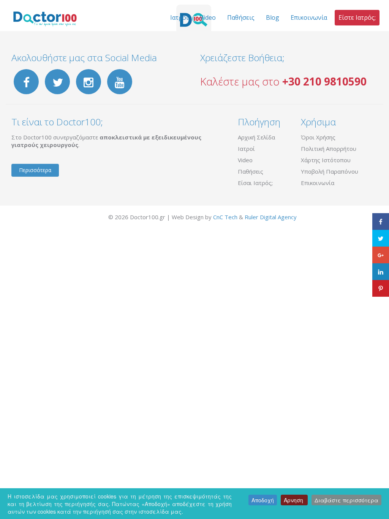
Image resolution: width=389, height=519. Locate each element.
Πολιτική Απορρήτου (328, 148)
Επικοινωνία (317, 183)
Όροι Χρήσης (318, 137)
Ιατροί (246, 148)
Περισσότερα (35, 170)
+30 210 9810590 (324, 81)
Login (100, 217)
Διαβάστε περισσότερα (346, 500)
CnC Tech (225, 217)
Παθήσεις (250, 171)
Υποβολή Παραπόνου (329, 171)
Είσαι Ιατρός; (255, 183)
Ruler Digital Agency (271, 217)
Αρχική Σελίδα (256, 137)
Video (245, 160)
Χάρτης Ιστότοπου (326, 160)
